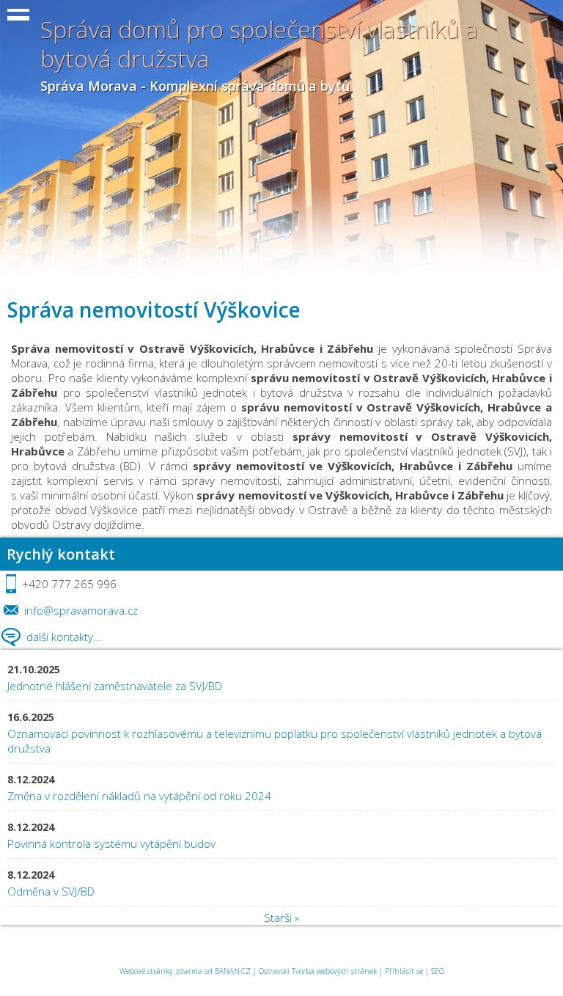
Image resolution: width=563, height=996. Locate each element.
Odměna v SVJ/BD (52, 891)
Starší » (281, 917)
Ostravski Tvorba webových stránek (318, 971)
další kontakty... (64, 636)
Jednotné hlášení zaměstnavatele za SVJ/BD (114, 685)
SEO (437, 971)
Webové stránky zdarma (160, 971)
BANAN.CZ (233, 971)
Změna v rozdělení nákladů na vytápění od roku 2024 (139, 795)
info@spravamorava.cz (81, 610)
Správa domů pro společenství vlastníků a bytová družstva (259, 44)
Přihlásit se (404, 971)
